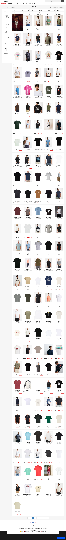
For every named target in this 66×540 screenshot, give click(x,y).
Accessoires (24, 3)
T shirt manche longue (7, 24)
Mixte (4, 59)
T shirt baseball (7, 17)
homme (15, 1)
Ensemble (6, 51)
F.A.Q (25, 536)
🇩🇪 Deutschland (26, 531)
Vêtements (10, 3)
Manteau (6, 38)
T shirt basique (7, 18)
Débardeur (6, 15)
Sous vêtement (7, 44)
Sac (20, 3)
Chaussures (16, 3)
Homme (5, 11)
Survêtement (6, 50)
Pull (5, 42)
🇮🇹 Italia (31, 531)
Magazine (25, 1)
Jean (5, 36)
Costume (6, 32)
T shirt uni (6, 27)
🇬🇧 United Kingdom (37, 531)
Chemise (6, 31)
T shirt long (6, 23)
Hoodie (6, 48)
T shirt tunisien (7, 26)
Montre (33, 3)
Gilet (5, 33)
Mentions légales (50, 536)
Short (5, 43)
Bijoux (30, 3)
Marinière (6, 16)
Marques (20, 1)
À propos (14, 536)
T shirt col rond (7, 19)
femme (11, 1)
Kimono (6, 49)
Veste (5, 47)
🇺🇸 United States (43, 531)
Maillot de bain (7, 37)
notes (45, 528)
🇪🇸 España (21, 531)
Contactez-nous (37, 536)
